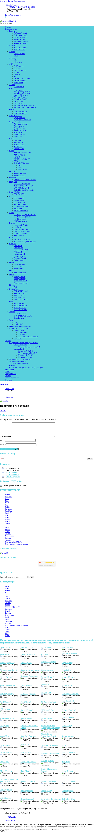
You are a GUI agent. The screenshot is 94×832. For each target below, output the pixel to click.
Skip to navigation (6, 1)
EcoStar (12, 171)
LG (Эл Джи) (46, 693)
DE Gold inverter (20, 70)
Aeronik (12, 52)
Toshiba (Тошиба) (68, 717)
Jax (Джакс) (45, 654)
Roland (11, 301)
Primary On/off (19, 277)
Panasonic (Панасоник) (50, 753)
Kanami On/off (19, 254)
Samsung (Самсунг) (69, 653)
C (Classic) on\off (20, 37)
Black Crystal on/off (21, 229)
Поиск (31, 577)
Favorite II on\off (20, 303)
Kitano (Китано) (47, 670)
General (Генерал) (27, 718)
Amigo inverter (19, 264)
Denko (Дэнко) (26, 663)
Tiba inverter (18, 248)
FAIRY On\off (19, 200)
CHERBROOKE (15, 116)
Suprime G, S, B (20, 130)
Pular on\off (18, 209)
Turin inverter (19, 260)
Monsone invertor (20, 293)
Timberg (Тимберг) (69, 710)
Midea (11, 275)
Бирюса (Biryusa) (68, 752)
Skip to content (19, 1)
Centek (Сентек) (6, 752)
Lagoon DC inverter (21, 95)
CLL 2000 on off (20, 114)
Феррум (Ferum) (68, 791)
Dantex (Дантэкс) (27, 647)
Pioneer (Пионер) (47, 761)
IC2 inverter (18, 62)
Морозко (8, 540)
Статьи (7, 372)
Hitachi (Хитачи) (27, 791)
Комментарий (6, 436)
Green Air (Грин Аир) (29, 762)
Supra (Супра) (67, 685)
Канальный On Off (25, 355)
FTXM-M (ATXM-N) (22, 159)
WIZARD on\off (20, 308)
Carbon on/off (19, 149)
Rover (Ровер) (46, 791)
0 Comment (9, 397)
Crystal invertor (19, 118)
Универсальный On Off (27, 353)
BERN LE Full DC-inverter (24, 190)
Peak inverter (18, 142)
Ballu (11, 89)
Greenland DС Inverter (22, 93)
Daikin (11, 151)
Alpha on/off (23, 334)
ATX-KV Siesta (19, 155)
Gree (11, 196)
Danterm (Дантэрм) (28, 654)
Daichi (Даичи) (5, 798)
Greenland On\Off (20, 99)
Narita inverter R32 (21, 250)
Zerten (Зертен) (67, 745)
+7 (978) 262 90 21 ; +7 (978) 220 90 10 (20, 7)
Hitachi (11, 237)
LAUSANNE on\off (21, 188)
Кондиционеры (6, 23)
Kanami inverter (19, 256)
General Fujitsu (14, 192)
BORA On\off (19, 198)
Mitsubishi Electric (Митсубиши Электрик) (50, 727)
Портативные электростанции (16, 544)
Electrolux (13, 178)
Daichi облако (19, 330)
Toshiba (12, 312)
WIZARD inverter (20, 310)
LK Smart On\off (20, 81)
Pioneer (12, 285)
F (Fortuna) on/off (20, 33)
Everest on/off (19, 145)
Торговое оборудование (18, 363)
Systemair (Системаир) (70, 694)
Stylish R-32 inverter (21, 163)
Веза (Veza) (66, 762)
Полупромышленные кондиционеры (23, 343)
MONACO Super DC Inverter (25, 180)
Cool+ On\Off (19, 266)
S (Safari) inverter (20, 43)
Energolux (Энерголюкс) (30, 676)
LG (10, 270)
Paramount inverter (21, 283)
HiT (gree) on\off (20, 219)
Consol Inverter (19, 128)
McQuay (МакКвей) (48, 702)
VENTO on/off (19, 295)
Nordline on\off (19, 50)
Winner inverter (19, 134)
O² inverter (18, 140)
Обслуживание (10, 374)
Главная (8, 27)
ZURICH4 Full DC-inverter (24, 186)
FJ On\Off (17, 72)
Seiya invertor (19, 318)
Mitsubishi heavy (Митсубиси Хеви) (48, 735)
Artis (15, 287)
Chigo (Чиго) (5, 762)
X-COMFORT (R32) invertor (24, 242)
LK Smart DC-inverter (22, 78)
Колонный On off (25, 357)
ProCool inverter (20, 273)
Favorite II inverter (20, 306)
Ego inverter (18, 268)
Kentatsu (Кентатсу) (48, 662)
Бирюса (12, 31)
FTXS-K (17, 161)
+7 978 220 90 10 (12, 475)
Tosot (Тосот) (67, 726)
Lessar (11, 262)
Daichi (11, 138)
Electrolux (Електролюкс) (30, 670)
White (20, 165)
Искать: (3, 577)
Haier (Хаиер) (26, 771)
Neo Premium (19, 227)
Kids (15, 76)
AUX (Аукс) (5, 709)
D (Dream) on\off (20, 35)
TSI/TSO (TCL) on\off (22, 217)
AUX (11, 64)
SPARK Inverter (20, 173)
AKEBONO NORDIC (22, 239)
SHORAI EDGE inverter (23, 316)
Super (16, 56)
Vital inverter (18, 132)
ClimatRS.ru (9, 389)
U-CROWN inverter (21, 206)
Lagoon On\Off (19, 101)
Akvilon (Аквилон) (7, 685)
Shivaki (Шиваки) (68, 677)
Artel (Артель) (5, 702)
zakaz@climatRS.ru (12, 821)
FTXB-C (17, 157)
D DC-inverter (19, 66)
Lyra (15, 322)
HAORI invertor (20, 314)
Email (3, 445)
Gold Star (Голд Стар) (29, 736)
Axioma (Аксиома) (7, 718)
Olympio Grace (19, 97)
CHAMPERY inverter (22, 184)
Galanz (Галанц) (27, 710)
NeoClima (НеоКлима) (49, 745)
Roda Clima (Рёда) (68, 799)
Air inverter (22, 332)
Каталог (8, 341)
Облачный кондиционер (18, 328)
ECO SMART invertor (22, 91)
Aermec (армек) (6, 647)
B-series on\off (19, 87)
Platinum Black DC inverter (24, 105)
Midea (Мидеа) (46, 718)
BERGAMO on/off (21, 291)
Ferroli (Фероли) (27, 685)
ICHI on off (18, 252)
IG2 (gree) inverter (20, 221)
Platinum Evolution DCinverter (25, 107)
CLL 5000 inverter (20, 112)
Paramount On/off (20, 281)
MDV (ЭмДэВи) (47, 710)
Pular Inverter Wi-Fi (21, 211)
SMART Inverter (20, 204)
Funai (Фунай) (26, 702)
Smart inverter (19, 235)
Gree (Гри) (25, 744)
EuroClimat (9, 511)
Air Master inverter (21, 124)
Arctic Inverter (19, 126)
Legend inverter (19, 54)
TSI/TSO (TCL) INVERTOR (25, 215)
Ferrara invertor (19, 297)
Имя (2, 440)
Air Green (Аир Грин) (8, 670)
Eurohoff (8, 513)
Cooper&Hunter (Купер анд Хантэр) (9, 780)
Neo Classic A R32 (21, 225)
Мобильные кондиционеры (20, 326)
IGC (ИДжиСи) (47, 647)
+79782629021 (10, 817)
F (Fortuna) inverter (21, 41)
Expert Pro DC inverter (22, 231)
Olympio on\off (19, 103)
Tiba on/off (18, 246)
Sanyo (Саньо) (67, 663)
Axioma (12, 85)
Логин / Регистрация (13, 15)
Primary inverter (19, 279)
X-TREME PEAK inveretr (28, 337)
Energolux (13, 182)
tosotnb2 (4, 384)
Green (11, 213)
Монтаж (8, 376)
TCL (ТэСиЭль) (68, 701)
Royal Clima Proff (20, 345)
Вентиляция (9, 370)
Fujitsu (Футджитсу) (28, 694)
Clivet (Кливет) (6, 771)
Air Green (13, 58)
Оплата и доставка (12, 378)
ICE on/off (18, 147)
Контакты (8, 380)
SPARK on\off (19, 175)
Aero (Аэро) (4, 654)
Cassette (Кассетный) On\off (29, 347)
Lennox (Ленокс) (47, 677)
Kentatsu (12, 244)
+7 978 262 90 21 (12, 473)
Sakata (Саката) (67, 647)
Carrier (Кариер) (6, 745)
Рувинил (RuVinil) (69, 781)
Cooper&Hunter (15, 122)
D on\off (17, 68)
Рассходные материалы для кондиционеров (26, 367)
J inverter (17, 74)
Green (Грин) (25, 752)
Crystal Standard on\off (22, 120)
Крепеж (12, 365)
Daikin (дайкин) (6, 790)
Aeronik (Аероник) (7, 663)
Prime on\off (18, 83)
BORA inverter (19, 202)
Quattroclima (14, 289)
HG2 (15, 60)
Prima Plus (18, 136)
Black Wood (22, 169)
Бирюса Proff (19, 349)
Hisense (12, 223)
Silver (20, 167)
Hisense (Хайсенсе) (28, 781)
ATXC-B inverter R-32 (22, 153)
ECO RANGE (19, 194)
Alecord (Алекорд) (7, 694)
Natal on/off (18, 324)
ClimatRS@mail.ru (12, 5)
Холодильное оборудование (20, 359)
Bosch (11, 109)
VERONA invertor (21, 299)
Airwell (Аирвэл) (6, 677)
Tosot (11, 320)
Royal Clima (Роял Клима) (51, 799)
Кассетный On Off (25, 351)
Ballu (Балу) (4, 726)
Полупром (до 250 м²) (13, 542)
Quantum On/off (20, 258)
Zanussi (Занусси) (68, 736)
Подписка (18, 339)
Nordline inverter (20, 48)
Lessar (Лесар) (46, 684)
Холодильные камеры (17, 361)
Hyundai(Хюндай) (28, 799)
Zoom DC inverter (20, 233)
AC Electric (13, 45)
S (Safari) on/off (19, 39)
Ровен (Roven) (67, 771)
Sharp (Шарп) (67, 670)
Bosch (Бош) (5, 736)
